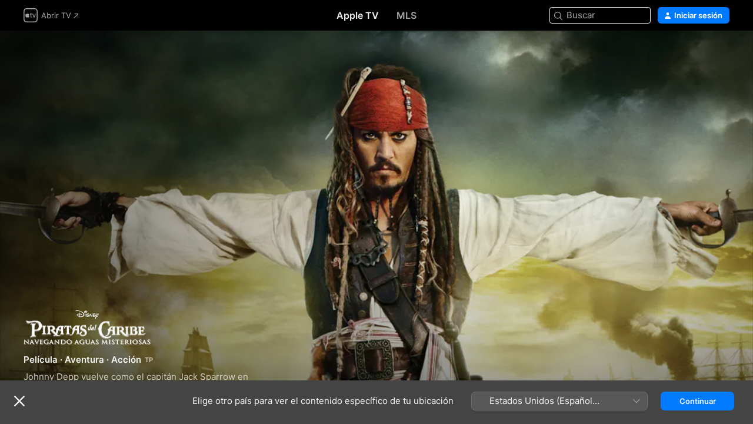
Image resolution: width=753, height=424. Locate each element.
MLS (407, 15)
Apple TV (357, 15)
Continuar (697, 401)
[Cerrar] (19, 401)
